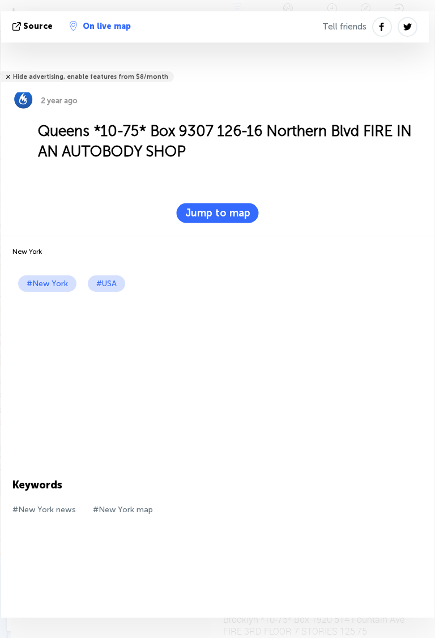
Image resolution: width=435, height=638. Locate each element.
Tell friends (344, 27)
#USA (106, 283)
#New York (47, 283)
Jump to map (217, 213)
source (38, 26)
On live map (107, 26)
